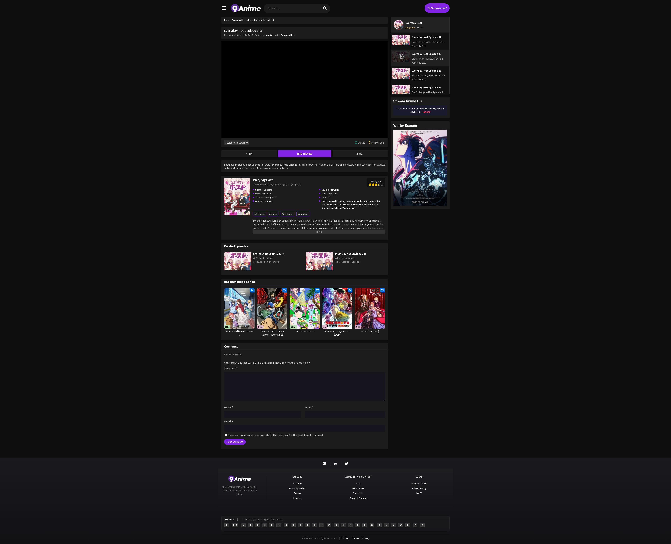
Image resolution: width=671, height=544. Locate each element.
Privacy (365, 538)
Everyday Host (288, 35)
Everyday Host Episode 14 (269, 253)
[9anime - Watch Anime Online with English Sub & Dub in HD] (245, 11)
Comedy (273, 214)
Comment (231, 368)
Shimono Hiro (371, 204)
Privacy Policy (419, 488)
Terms (356, 538)
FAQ (358, 483)
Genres (297, 493)
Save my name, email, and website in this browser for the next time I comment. (276, 435)
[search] (325, 8)
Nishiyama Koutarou (332, 204)
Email (309, 407)
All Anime (297, 483)
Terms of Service (419, 483)
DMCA (419, 493)
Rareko (268, 201)
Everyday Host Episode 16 (350, 253)
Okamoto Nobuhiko (353, 204)
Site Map (345, 538)
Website (228, 421)
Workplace (303, 214)
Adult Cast (259, 214)
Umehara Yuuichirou (331, 208)
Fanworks (335, 190)
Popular (297, 498)
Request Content (358, 498)
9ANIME (426, 112)
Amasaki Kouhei (336, 201)
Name (228, 407)
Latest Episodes (297, 488)
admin (268, 35)
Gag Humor (287, 214)
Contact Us (358, 493)
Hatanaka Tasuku (354, 201)
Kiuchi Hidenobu (372, 201)
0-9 (235, 525)
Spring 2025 (270, 197)
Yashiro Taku (348, 208)
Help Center (358, 488)
